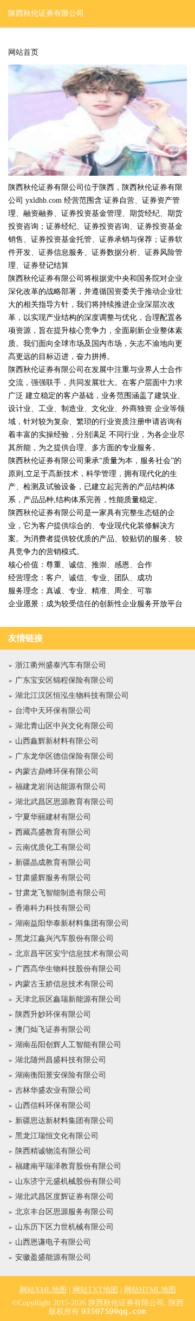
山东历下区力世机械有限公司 (64, 1227)
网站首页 (23, 52)
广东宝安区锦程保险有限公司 (64, 680)
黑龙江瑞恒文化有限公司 (57, 1136)
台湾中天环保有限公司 (53, 711)
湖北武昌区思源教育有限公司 (64, 802)
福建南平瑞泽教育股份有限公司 (68, 1166)
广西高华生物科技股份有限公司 (68, 969)
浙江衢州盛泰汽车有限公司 (60, 665)
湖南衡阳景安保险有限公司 (60, 1075)
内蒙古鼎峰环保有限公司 (57, 771)
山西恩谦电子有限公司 (53, 1242)
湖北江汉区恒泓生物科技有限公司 (72, 695)
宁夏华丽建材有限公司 (53, 817)
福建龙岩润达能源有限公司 (60, 787)
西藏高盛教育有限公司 (53, 832)
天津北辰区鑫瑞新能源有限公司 (68, 999)
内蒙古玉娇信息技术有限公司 (64, 984)
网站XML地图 (43, 1290)
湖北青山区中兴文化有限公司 (64, 726)
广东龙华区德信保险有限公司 (64, 756)
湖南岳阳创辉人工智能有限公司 (68, 1045)
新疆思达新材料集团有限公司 (64, 1121)
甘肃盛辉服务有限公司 (53, 878)
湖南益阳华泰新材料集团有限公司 (72, 923)
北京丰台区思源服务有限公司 (64, 1212)
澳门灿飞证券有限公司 (53, 1029)
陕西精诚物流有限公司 (53, 1151)
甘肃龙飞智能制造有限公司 (60, 893)
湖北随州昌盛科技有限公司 (60, 1060)
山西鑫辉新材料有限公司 (57, 741)
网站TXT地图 (95, 1290)
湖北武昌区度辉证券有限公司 (64, 1196)
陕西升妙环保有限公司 (53, 1014)
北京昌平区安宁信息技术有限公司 (72, 954)
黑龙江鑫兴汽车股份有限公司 (64, 938)
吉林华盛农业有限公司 (53, 1090)
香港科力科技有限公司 (53, 908)
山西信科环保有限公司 (53, 1105)
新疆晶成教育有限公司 (53, 862)
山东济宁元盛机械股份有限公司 (68, 1181)
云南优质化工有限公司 (53, 847)
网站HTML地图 (150, 1290)
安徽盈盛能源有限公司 (53, 1257)
